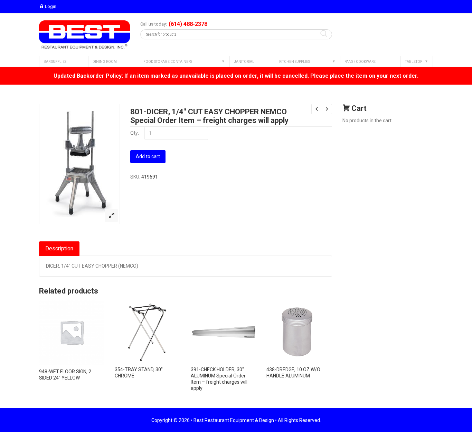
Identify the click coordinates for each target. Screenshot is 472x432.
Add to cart (148, 156)
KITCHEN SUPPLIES (294, 62)
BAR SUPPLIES (55, 62)
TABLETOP (413, 62)
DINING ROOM (105, 62)
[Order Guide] (84, 34)
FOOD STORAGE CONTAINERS (167, 62)
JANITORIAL (244, 62)
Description (59, 248)
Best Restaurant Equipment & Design (233, 420)
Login (50, 6)
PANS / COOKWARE (360, 62)
